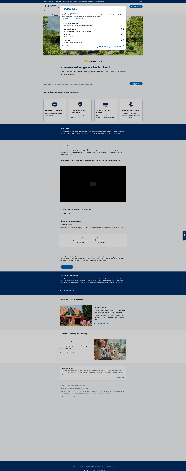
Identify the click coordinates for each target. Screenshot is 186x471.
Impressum (79, 18)
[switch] (122, 29)
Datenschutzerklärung (68, 18)
